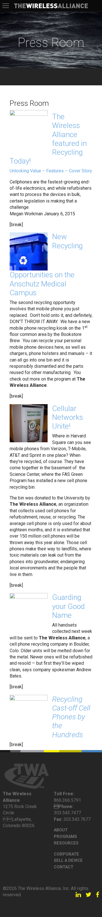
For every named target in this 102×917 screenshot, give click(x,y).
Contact (63, 867)
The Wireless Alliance (51, 5)
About (61, 830)
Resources (66, 843)
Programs (65, 836)
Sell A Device (68, 860)
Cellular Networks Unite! (67, 417)
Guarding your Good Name (68, 606)
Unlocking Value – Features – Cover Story (51, 171)
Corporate (66, 854)
